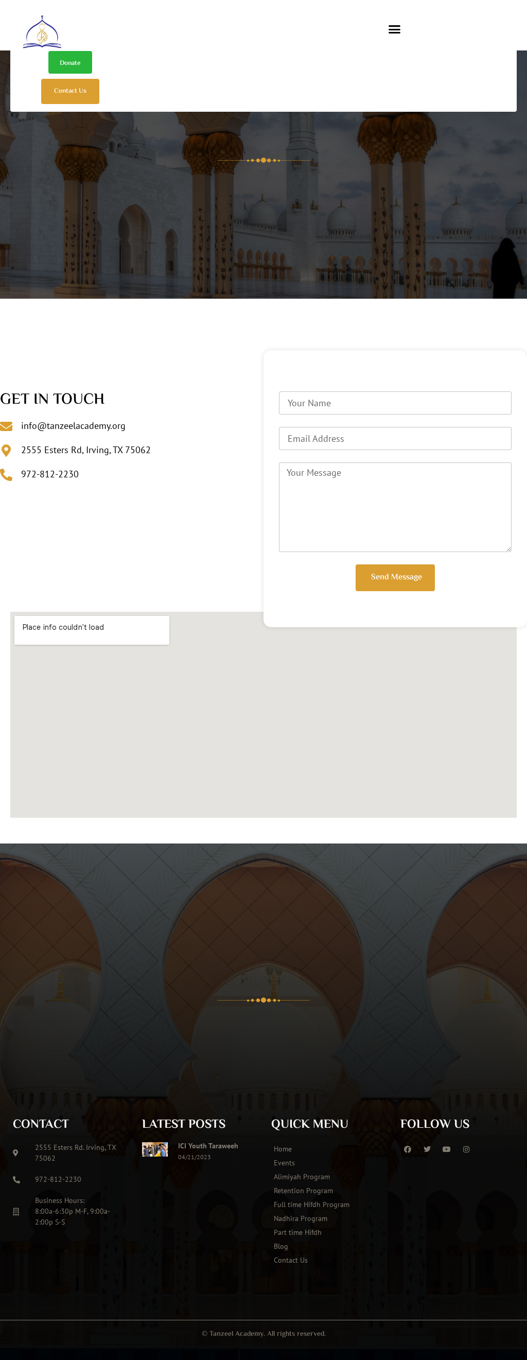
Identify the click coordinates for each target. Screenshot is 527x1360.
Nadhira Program (300, 1218)
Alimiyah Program (302, 1176)
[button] (395, 29)
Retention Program (303, 1190)
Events (284, 1162)
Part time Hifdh (298, 1232)
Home (283, 1149)
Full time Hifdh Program (311, 1204)
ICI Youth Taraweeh (208, 1145)
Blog (281, 1246)
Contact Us (291, 1260)
